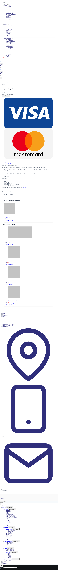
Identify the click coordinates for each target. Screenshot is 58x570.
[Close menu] (0, 504)
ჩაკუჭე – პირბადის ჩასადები (9, 46)
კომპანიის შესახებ (5, 315)
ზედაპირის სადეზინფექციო (9, 40)
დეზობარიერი (7, 18)
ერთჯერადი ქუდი (8, 33)
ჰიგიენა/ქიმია (6, 509)
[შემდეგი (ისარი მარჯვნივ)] (2, 502)
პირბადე (5, 548)
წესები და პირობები (5, 326)
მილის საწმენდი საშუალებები (9, 13)
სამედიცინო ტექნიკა (9, 529)
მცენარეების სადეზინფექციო (9, 42)
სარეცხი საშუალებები (8, 17)
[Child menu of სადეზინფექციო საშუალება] (12, 38)
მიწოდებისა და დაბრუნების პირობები (8, 324)
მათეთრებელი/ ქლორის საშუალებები (11, 14)
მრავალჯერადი (8, 552)
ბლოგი (3, 314)
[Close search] (1, 566)
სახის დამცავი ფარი (8, 30)
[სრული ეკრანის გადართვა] (4, 501)
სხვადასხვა (9, 54)
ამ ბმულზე (24, 187)
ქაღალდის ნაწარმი (8, 6)
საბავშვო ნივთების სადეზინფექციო (10, 41)
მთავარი (3, 313)
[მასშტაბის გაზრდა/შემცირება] (5, 501)
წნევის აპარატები (10, 29)
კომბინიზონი (7, 35)
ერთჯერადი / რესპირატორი (9, 47)
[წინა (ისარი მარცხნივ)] (1, 502)
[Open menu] (1, 78)
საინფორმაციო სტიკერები (8, 559)
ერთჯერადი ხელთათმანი (9, 32)
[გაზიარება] (2, 501)
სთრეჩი (7, 539)
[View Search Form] (1, 64)
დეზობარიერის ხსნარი (9, 19)
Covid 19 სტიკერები (8, 56)
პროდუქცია (4, 507)
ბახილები (7, 31)
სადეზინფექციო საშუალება (8, 541)
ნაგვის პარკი (8, 525)
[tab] (28, 162)
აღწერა (5, 162)
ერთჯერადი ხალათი (8, 34)
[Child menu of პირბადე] (8, 45)
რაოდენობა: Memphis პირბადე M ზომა (8, 94)
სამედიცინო (6, 527)
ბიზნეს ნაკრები (4, 563)
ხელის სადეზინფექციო (9, 39)
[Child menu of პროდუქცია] (8, 4)
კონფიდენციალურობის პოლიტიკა (7, 325)
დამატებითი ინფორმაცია (8, 163)
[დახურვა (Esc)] (1, 501)
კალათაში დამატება (5, 95)
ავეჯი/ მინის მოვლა (8, 15)
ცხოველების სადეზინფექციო (9, 43)
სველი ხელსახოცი (8, 7)
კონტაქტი (3, 316)
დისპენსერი (7, 16)
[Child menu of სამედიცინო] (8, 24)
